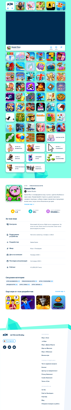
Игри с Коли (45, 338)
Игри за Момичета (13, 281)
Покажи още (28, 204)
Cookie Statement (47, 377)
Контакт (44, 367)
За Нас (44, 389)
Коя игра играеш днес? (12, 8)
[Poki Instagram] (9, 347)
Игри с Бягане (37, 284)
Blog (43, 400)
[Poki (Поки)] (10, 4)
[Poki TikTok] (4, 347)
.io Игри (44, 341)
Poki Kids (44, 396)
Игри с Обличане (47, 352)
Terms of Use (45, 381)
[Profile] (8, 8)
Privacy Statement (47, 374)
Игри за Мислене (47, 348)
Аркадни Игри (11, 284)
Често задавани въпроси (49, 363)
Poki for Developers (47, 393)
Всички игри (45, 355)
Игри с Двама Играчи (48, 345)
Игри (25, 185)
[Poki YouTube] (14, 347)
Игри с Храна (25, 284)
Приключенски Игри (36, 185)
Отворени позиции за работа (50, 403)
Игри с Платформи (46, 281)
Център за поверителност (49, 370)
